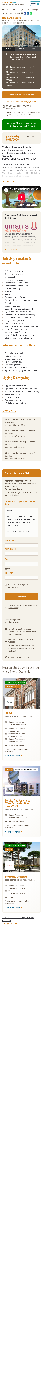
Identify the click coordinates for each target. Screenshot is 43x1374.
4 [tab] (19, 44)
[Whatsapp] (30, 13)
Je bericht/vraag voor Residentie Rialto (20, 503)
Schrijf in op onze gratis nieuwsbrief (18, 586)
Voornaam (9, 540)
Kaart (34, 49)
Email (7, 559)
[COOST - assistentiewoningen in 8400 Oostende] (21, 693)
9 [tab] (30, 44)
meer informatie (12, 756)
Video (21, 49)
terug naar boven (11, 923)
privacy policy (13, 608)
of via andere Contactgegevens (21, 101)
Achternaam (10, 548)
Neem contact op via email (22, 95)
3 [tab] (17, 44)
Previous (7, 43)
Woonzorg (9, 2)
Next (36, 43)
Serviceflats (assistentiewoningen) (25, 9)
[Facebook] (25, 13)
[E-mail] (22, 13)
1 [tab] (13, 44)
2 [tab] (15, 44)
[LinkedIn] (27, 13)
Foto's (8, 49)
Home (5, 9)
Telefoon (9, 572)
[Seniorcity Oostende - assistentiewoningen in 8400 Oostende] (21, 857)
